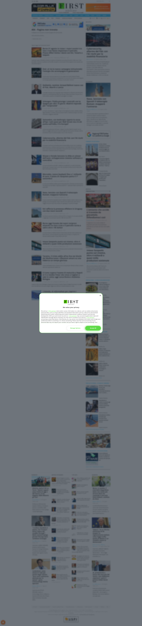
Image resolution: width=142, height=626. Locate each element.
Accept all (93, 328)
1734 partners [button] (52, 311)
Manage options (75, 328)
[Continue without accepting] (100, 296)
